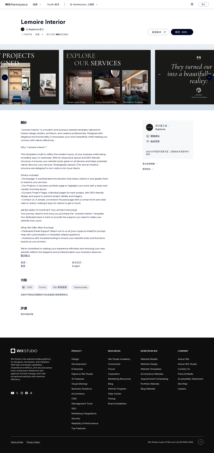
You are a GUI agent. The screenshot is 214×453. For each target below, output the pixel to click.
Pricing (111, 398)
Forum (111, 368)
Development (78, 363)
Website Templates (151, 368)
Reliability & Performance (84, 423)
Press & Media (185, 373)
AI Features (77, 378)
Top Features (78, 428)
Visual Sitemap (79, 383)
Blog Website (148, 388)
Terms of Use (17, 442)
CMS (74, 398)
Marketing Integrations (84, 413)
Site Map (183, 383)
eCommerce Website (152, 373)
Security (75, 418)
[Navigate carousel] (5, 77)
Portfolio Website (150, 383)
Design (75, 359)
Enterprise (77, 368)
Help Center (114, 393)
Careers (182, 388)
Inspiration (114, 373)
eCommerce (78, 393)
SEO (73, 408)
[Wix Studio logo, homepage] (24, 351)
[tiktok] (31, 393)
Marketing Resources (119, 378)
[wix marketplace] (16, 4)
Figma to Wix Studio (82, 373)
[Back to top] (200, 442)
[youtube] (12, 393)
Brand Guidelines (117, 403)
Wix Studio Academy (119, 359)
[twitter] (17, 393)
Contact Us (184, 368)
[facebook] (26, 393)
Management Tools (82, 403)
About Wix (183, 359)
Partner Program (117, 388)
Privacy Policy (33, 442)
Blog (110, 383)
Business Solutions (81, 388)
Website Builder (149, 359)
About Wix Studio (187, 363)
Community (114, 363)
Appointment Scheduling (154, 378)
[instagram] (22, 393)
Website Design (149, 363)
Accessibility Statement (190, 378)
